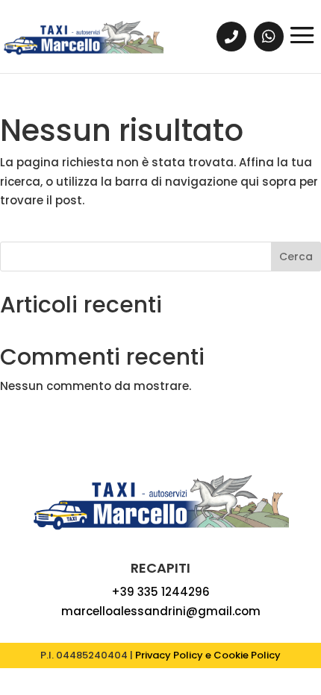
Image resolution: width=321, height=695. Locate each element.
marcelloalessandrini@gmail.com (161, 611)
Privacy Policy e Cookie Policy (208, 655)
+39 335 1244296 (160, 592)
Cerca (296, 256)
